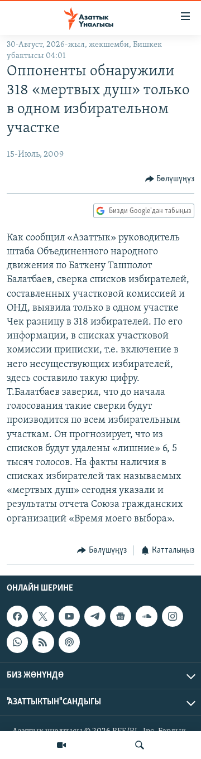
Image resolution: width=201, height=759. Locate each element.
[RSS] (43, 642)
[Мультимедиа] (61, 745)
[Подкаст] (69, 642)
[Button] (170, 179)
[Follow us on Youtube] (69, 616)
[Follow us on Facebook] (17, 616)
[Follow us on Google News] (120, 616)
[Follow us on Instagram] (172, 616)
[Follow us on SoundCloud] (146, 616)
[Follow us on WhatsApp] (17, 642)
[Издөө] (139, 745)
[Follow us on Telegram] (95, 616)
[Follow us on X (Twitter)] (43, 616)
